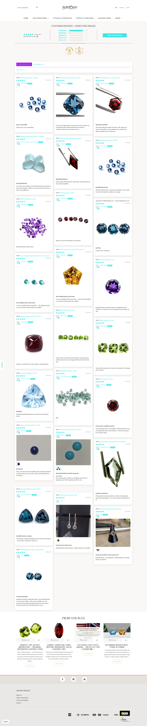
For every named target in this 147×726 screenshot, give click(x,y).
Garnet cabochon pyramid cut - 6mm (30, 316)
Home (26, 18)
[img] (32, 34)
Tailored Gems (104, 18)
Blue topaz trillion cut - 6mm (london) (30, 489)
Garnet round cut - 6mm (106, 379)
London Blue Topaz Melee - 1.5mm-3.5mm (32, 549)
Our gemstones (40, 18)
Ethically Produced (62, 18)
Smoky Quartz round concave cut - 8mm (110, 509)
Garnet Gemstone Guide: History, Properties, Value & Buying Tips (59, 647)
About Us (19, 695)
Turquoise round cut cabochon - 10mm (70, 429)
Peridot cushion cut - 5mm (67, 310)
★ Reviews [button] (2, 365)
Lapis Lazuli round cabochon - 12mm (30, 425)
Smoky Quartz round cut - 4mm (68, 495)
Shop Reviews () (39, 64)
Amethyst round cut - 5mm (106, 259)
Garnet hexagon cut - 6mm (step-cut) (109, 77)
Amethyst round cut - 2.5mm (28, 199)
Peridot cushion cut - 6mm (106, 320)
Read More (30, 666)
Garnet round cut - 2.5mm (67, 193)
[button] (63, 30)
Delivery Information (22, 698)
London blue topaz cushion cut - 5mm (70, 77)
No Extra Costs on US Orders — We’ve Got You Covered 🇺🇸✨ (88, 647)
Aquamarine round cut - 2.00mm (29, 77)
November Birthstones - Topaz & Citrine (117, 646)
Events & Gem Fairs (85, 18)
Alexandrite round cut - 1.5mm (68, 371)
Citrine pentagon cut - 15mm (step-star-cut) (72, 249)
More (118, 18)
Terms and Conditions (22, 700)
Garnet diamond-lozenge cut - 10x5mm (71, 138)
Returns (18, 703)
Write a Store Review (115, 35)
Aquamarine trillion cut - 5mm (28, 373)
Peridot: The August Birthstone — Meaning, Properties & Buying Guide (30, 647)
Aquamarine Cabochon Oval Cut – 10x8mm (32, 136)
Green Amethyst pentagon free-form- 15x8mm (112, 441)
